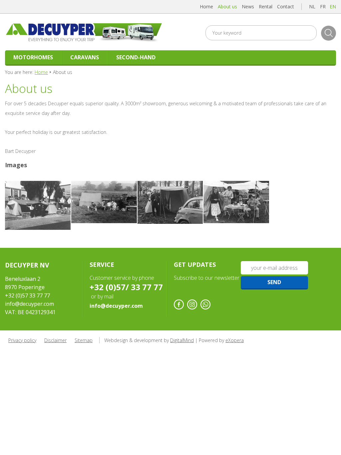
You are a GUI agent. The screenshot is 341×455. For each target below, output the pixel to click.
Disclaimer (55, 340)
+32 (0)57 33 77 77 (27, 295)
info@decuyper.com (29, 303)
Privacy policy (22, 340)
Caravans (84, 57)
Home (206, 6)
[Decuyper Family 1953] (104, 202)
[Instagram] (192, 304)
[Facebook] (179, 304)
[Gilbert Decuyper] (170, 202)
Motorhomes (33, 57)
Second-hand (136, 57)
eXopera (234, 340)
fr (323, 6)
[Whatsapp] (205, 304)
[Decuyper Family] (236, 202)
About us (227, 6)
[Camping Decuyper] (38, 205)
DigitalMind (182, 340)
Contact (285, 6)
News (248, 6)
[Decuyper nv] (86, 32)
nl (312, 6)
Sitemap (84, 340)
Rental (265, 6)
